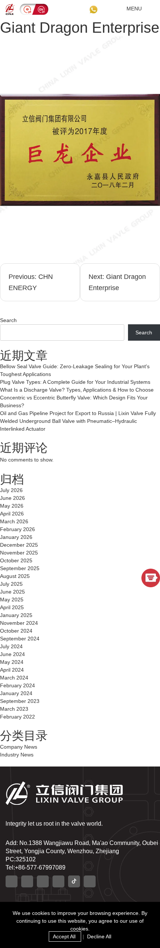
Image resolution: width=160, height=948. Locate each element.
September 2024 (19, 639)
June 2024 (12, 654)
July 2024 (11, 646)
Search (8, 320)
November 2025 (19, 553)
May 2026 (11, 506)
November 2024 (19, 623)
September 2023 (19, 701)
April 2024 (12, 670)
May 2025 (11, 599)
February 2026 (17, 529)
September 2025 (19, 568)
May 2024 (11, 662)
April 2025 (12, 607)
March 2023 (14, 709)
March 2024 (14, 678)
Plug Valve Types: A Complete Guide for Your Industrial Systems (75, 382)
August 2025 (15, 576)
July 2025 (11, 584)
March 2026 (14, 521)
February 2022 (17, 717)
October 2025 (16, 560)
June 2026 (12, 498)
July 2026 (11, 490)
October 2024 (16, 631)
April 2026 (12, 514)
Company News (18, 747)
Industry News (16, 755)
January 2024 (16, 693)
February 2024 (17, 685)
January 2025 (16, 615)
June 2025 (12, 592)
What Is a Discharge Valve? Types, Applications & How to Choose (77, 390)
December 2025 (19, 545)
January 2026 (16, 537)
